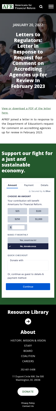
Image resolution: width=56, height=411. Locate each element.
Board (28, 351)
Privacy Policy (28, 403)
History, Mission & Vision (28, 340)
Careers (28, 361)
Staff (28, 345)
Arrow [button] (28, 321)
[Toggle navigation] (51, 6)
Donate (28, 391)
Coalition (28, 356)
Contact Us (28, 406)
